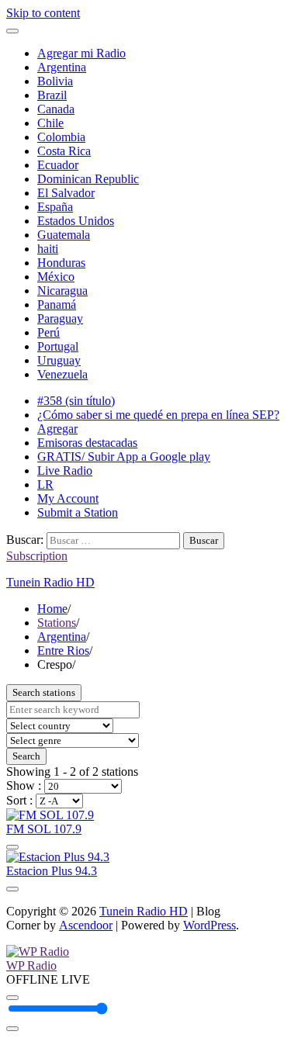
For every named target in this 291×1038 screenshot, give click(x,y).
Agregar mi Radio (81, 53)
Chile (50, 123)
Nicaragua (62, 290)
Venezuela (62, 374)
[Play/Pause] (12, 997)
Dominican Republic (88, 178)
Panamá (56, 304)
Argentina (61, 67)
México (55, 276)
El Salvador (66, 192)
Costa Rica (64, 150)
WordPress (209, 925)
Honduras (61, 262)
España (55, 206)
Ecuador (57, 164)
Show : (25, 785)
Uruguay (59, 360)
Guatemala (63, 234)
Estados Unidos (75, 220)
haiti (47, 248)
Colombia (61, 137)
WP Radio (31, 965)
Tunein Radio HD (50, 582)
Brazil (52, 95)
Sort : (21, 800)
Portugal (57, 346)
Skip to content (43, 12)
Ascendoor (86, 925)
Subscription (37, 555)
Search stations (43, 692)
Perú (48, 332)
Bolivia (55, 81)
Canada (55, 109)
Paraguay (60, 318)
